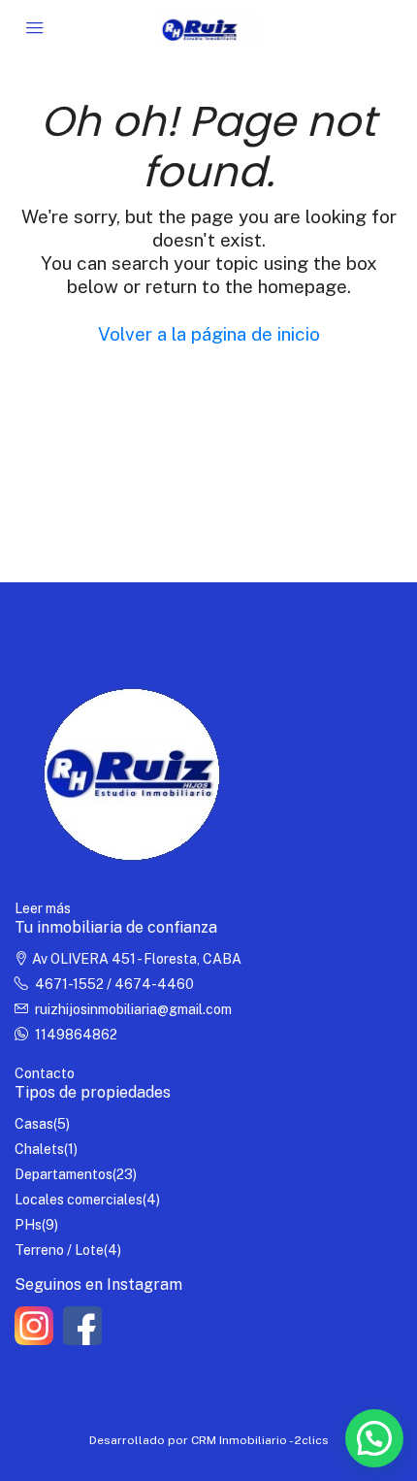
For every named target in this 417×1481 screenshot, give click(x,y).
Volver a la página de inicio (209, 334)
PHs (28, 1225)
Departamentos (63, 1174)
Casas (34, 1124)
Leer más (43, 908)
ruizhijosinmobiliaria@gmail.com (133, 1009)
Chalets (39, 1149)
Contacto (45, 1073)
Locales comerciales (79, 1199)
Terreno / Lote (59, 1250)
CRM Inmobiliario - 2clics (260, 1440)
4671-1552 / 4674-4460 (114, 984)
